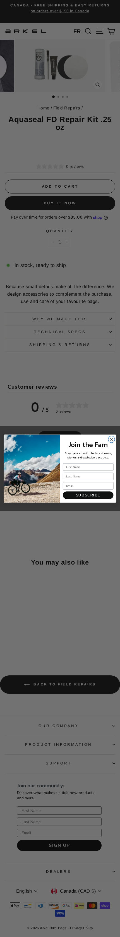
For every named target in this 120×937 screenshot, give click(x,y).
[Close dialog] (111, 439)
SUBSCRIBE (88, 495)
